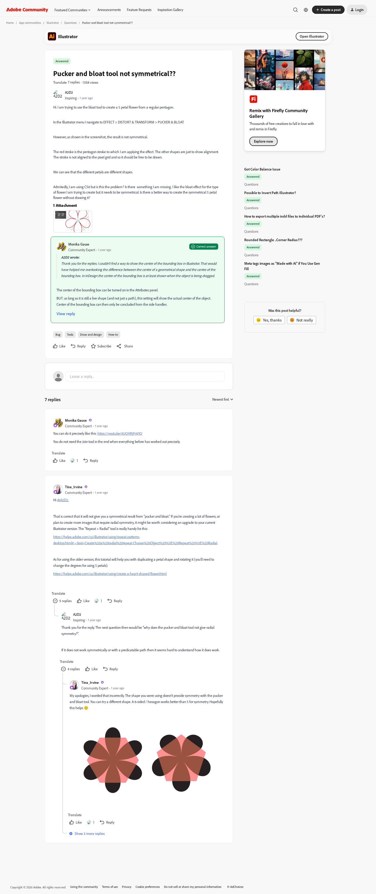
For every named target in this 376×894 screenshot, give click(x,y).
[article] (139, 441)
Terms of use (110, 887)
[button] (328, 10)
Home (10, 23)
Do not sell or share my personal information (193, 887)
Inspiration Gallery (170, 9)
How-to (113, 334)
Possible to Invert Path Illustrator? (270, 192)
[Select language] (306, 10)
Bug (58, 334)
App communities (30, 23)
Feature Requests (139, 9)
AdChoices (237, 887)
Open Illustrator (312, 36)
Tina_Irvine (73, 487)
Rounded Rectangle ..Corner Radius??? (273, 240)
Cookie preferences (148, 887)
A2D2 (69, 92)
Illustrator (53, 23)
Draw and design (91, 334)
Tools (70, 334)
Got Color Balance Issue (262, 169)
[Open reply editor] (139, 376)
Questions (70, 23)
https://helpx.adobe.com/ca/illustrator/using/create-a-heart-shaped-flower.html (110, 573)
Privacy (126, 887)
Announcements (109, 9)
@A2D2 (62, 500)
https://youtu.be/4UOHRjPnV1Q (119, 433)
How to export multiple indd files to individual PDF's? (284, 216)
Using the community (84, 887)
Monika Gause (78, 244)
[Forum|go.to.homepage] (27, 10)
